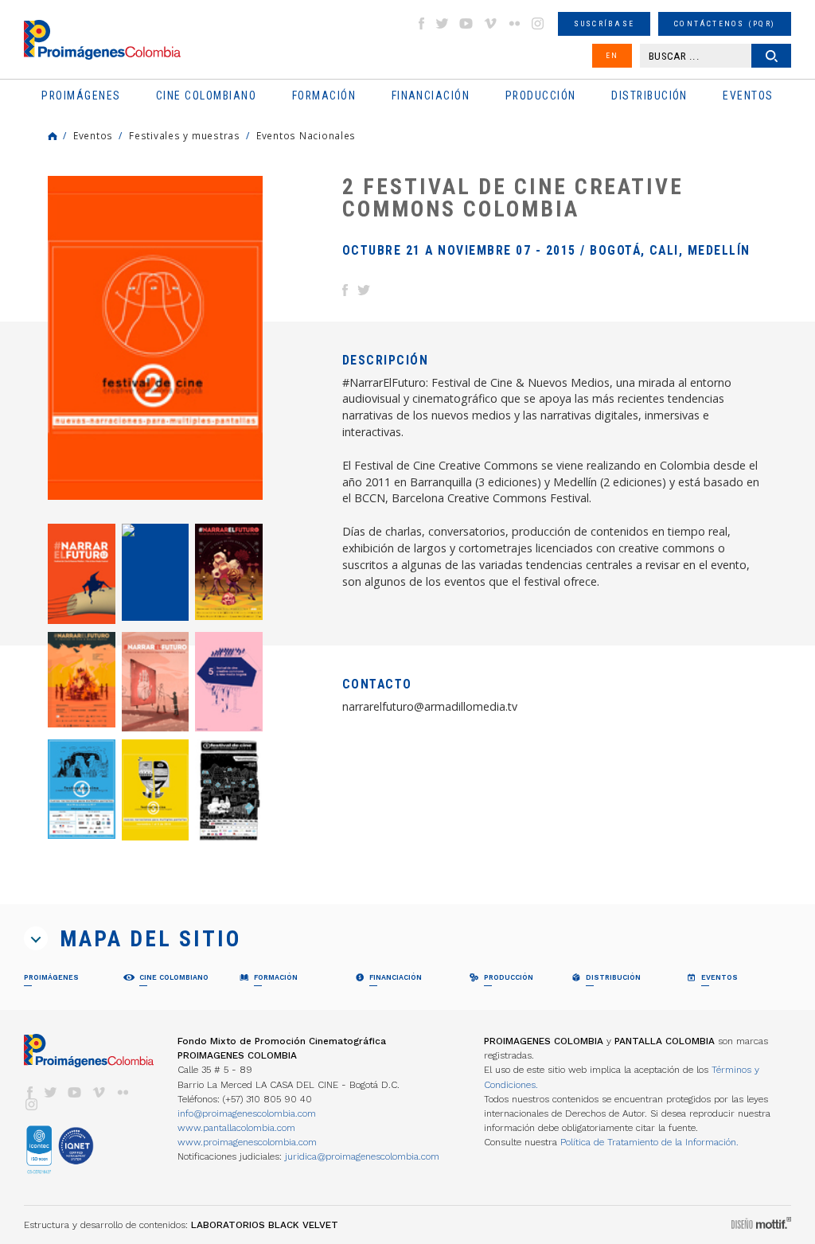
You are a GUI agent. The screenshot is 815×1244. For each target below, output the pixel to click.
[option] (155, 338)
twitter (442, 23)
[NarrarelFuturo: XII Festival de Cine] (155, 572)
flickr (514, 23)
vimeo (490, 23)
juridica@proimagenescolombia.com (362, 1156)
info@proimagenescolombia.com (246, 1113)
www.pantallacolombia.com (236, 1127)
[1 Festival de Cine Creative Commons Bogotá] (229, 789)
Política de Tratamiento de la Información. (649, 1142)
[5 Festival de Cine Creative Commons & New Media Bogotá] (229, 681)
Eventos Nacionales (306, 135)
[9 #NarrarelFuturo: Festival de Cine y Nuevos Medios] (81, 679)
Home (52, 136)
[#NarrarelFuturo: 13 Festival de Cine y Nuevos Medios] (81, 573)
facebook (421, 23)
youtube (466, 23)
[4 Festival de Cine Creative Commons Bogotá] (81, 789)
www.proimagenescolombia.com (247, 1142)
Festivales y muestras (184, 135)
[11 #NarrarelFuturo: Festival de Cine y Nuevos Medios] (229, 571)
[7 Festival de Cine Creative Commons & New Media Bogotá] (155, 681)
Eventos (93, 135)
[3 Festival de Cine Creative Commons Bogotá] (155, 789)
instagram (538, 23)
